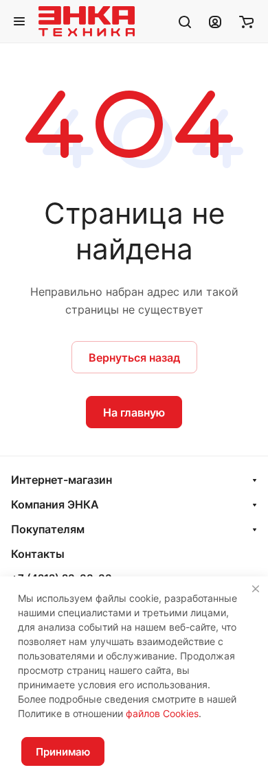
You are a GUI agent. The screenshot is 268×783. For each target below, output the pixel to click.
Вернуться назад (134, 357)
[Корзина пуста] (246, 21)
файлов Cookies (162, 713)
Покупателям (48, 529)
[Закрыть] (255, 588)
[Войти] (215, 21)
